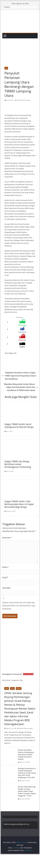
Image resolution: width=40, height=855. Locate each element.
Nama (5, 567)
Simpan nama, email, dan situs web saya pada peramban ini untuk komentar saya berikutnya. (18, 605)
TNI (6, 68)
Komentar (7, 537)
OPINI (12, 688)
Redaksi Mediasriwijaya (23, 100)
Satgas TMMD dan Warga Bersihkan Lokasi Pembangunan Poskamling (17, 464)
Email (5, 577)
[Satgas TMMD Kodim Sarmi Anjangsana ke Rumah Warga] (20, 403)
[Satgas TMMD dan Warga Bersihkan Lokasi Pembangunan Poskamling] (20, 440)
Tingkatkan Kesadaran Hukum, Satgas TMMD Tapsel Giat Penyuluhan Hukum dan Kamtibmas (20, 375)
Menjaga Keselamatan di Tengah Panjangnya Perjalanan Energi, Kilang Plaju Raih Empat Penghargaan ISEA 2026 (27, 772)
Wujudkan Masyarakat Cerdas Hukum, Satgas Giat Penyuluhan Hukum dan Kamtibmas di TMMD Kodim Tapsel (19, 387)
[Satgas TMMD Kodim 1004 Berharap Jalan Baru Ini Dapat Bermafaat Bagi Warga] (20, 480)
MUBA (6, 688)
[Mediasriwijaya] (20, 12)
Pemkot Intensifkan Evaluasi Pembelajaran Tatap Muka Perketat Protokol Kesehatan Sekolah (26, 754)
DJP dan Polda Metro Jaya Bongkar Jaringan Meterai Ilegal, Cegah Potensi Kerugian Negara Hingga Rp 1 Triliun (27, 791)
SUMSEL (19, 688)
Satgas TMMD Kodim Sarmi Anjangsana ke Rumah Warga (18, 425)
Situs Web (6, 588)
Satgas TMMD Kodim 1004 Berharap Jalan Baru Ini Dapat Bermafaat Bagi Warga (19, 504)
